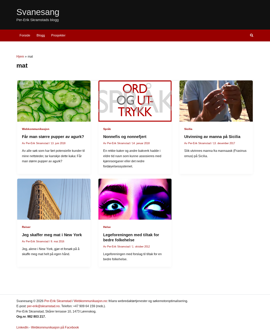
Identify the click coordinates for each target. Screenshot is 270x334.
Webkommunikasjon (35, 129)
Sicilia (188, 129)
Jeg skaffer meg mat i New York (52, 235)
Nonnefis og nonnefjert (124, 136)
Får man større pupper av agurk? (53, 136)
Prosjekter (58, 35)
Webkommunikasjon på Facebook (55, 327)
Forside (25, 35)
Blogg (41, 35)
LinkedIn (22, 327)
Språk (107, 129)
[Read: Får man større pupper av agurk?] (54, 101)
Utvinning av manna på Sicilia (212, 136)
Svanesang (37, 12)
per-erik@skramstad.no (43, 306)
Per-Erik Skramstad (58, 301)
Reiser (26, 227)
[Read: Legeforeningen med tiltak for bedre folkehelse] (135, 199)
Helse (107, 227)
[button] (252, 36)
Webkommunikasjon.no (90, 301)
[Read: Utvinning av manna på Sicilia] (216, 101)
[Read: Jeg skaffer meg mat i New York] (54, 199)
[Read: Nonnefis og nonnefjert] (135, 101)
